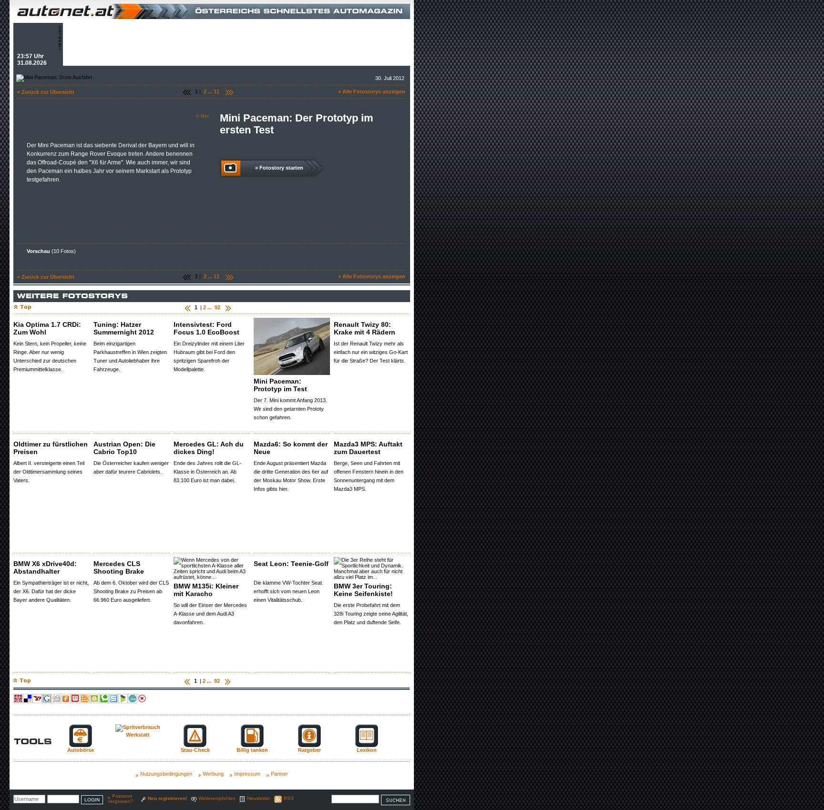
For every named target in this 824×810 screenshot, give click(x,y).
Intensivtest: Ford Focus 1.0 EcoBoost (206, 328)
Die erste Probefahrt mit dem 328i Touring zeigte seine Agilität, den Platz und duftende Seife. (371, 613)
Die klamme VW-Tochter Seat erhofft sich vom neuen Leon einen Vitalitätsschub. (288, 591)
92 (217, 307)
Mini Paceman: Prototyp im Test (280, 385)
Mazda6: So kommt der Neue (291, 448)
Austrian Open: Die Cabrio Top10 (124, 448)
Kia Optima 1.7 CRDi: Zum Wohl (47, 328)
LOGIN (92, 799)
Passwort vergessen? (121, 798)
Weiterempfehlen (217, 798)
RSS (289, 798)
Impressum (247, 774)
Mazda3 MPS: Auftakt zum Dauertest (368, 448)
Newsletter (258, 798)
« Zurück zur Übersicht (45, 92)
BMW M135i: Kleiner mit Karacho (206, 589)
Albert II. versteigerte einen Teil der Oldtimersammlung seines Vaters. (48, 471)
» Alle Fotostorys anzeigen (371, 91)
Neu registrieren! (167, 798)
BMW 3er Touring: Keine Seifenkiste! (363, 589)
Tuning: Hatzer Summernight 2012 (123, 328)
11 (216, 91)
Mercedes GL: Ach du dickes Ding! (209, 448)
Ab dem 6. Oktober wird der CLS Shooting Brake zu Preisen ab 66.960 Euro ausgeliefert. (131, 591)
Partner (279, 774)
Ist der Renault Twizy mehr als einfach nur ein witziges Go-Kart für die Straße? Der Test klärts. (371, 352)
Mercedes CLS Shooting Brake (118, 567)
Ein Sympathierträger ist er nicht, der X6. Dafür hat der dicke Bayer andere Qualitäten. (51, 591)
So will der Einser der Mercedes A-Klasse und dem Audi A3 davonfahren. (210, 613)
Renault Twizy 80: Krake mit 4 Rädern (364, 328)
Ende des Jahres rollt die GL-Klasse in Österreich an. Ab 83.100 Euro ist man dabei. (207, 471)
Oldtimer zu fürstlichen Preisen (50, 448)
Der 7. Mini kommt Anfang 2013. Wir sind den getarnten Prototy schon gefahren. (290, 408)
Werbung (213, 774)
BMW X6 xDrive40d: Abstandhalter (45, 567)
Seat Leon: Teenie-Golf (291, 563)
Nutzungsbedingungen (166, 774)
